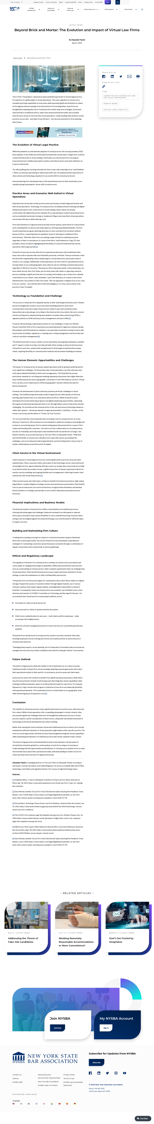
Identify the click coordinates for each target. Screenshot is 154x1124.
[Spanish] (67, 1104)
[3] (70, 318)
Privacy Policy (69, 1075)
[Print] (138, 76)
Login (108, 2)
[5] (41, 475)
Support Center (39, 2)
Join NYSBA (99, 2)
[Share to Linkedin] (112, 76)
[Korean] (21, 1104)
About (61, 2)
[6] (46, 693)
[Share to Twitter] (120, 76)
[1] (74, 176)
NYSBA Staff (17, 1082)
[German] (75, 1104)
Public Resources (89, 9)
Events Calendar (51, 2)
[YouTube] (124, 1073)
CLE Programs (109, 9)
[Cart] (142, 9)
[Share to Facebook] (103, 76)
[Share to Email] (129, 76)
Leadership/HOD (70, 2)
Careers (15, 1078)
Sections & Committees (51, 9)
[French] (29, 1104)
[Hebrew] (36, 1104)
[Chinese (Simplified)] (59, 1104)
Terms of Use (68, 1078)
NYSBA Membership (32, 9)
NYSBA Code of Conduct (48, 1085)
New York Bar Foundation (48, 1082)
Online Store (128, 9)
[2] (37, 247)
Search (117, 2)
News (80, 2)
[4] (39, 336)
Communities (88, 2)
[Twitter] (107, 1073)
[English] (13, 1104)
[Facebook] (90, 1073)
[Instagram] (116, 1073)
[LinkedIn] (98, 1073)
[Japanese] (44, 1104)
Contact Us (16, 1075)
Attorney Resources (70, 9)
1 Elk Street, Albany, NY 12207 (99, 1091)
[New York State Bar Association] (15, 10)
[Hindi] (52, 1104)
